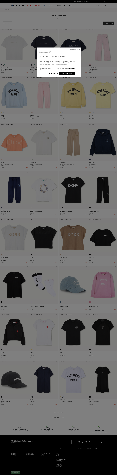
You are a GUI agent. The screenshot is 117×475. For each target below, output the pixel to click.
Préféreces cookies (53, 73)
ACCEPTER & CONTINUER (66, 73)
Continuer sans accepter (75, 49)
